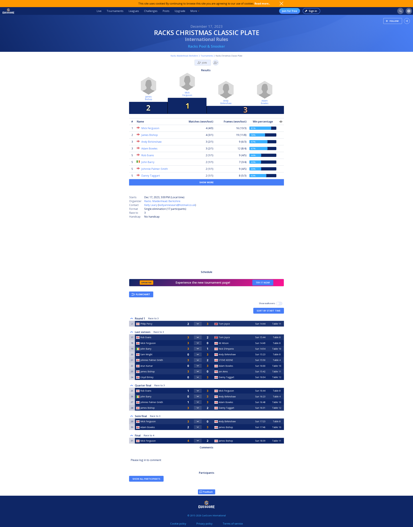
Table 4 (277, 360)
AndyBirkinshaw (226, 102)
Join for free (289, 11)
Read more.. (262, 3)
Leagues (134, 11)
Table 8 (277, 337)
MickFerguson (187, 94)
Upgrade (180, 11)
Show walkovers (267, 303)
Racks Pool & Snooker (206, 46)
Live (99, 11)
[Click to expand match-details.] (198, 324)
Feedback (208, 492)
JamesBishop (148, 98)
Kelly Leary (150, 205)
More (193, 11)
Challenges (150, 11)
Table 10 (276, 348)
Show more (206, 182)
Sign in (313, 11)
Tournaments (115, 11)
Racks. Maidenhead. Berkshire (184, 55)
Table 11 (276, 323)
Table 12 (276, 377)
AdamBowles (264, 102)
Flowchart (143, 294)
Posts (166, 11)
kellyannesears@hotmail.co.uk (177, 205)
